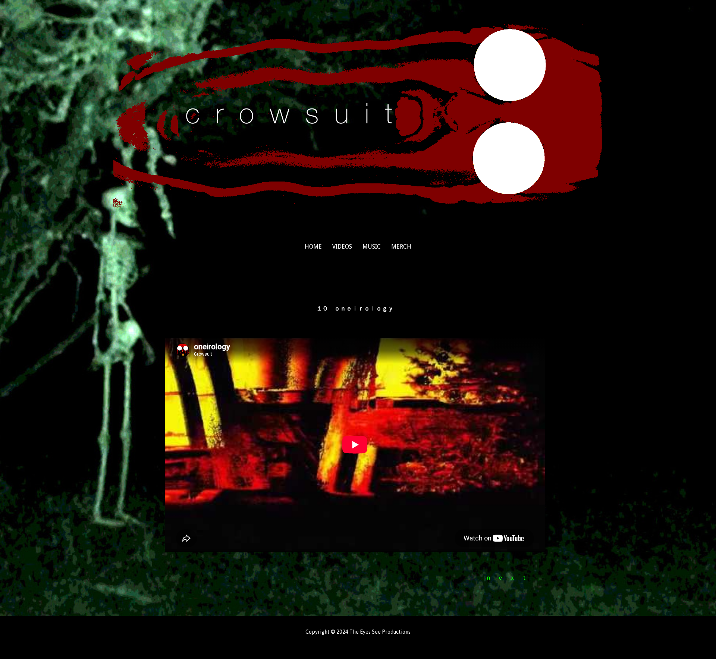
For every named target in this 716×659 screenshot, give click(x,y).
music (371, 246)
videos (342, 246)
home (313, 246)
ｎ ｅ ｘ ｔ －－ (515, 577)
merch (401, 246)
